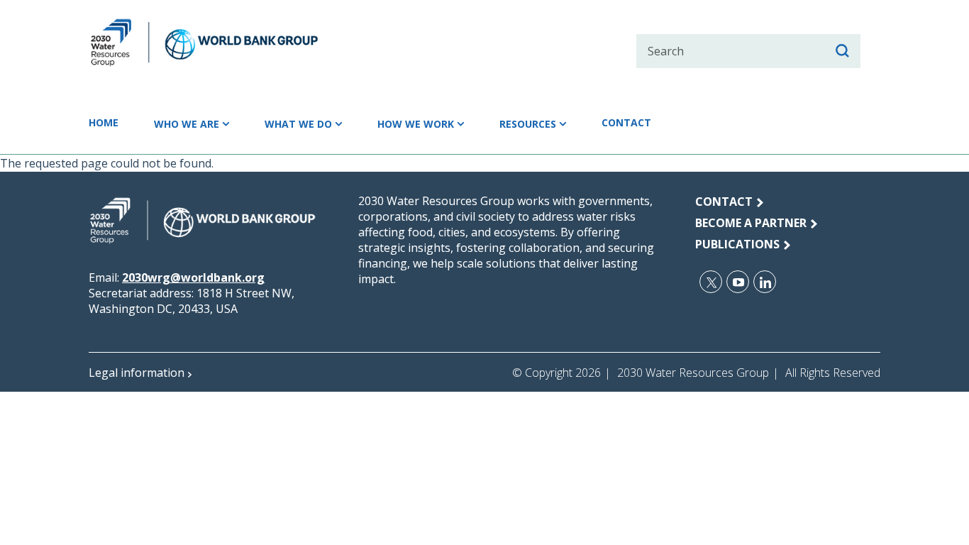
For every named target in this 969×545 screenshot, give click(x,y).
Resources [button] (527, 124)
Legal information (136, 372)
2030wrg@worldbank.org (193, 277)
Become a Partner (751, 223)
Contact (626, 122)
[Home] (229, 42)
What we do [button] (298, 124)
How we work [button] (415, 124)
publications (737, 244)
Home (103, 122)
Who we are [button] (186, 124)
